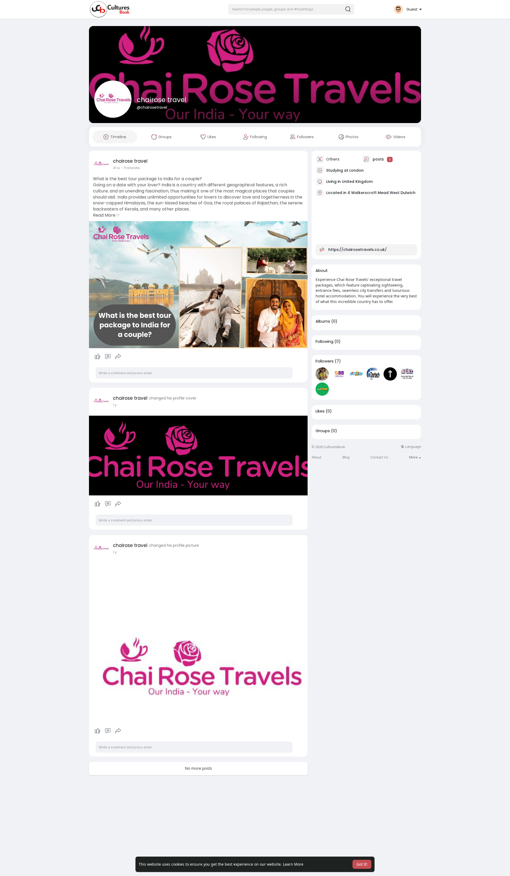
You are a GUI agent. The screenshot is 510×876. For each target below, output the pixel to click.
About (316, 457)
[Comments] (107, 356)
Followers (325, 361)
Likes (320, 411)
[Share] (118, 356)
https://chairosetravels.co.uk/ (357, 249)
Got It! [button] (361, 864)
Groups (323, 431)
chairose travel (161, 99)
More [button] (413, 457)
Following (324, 341)
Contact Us (379, 457)
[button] (291, 9)
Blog (346, 457)
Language (412, 446)
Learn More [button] (293, 864)
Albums (323, 321)
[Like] (107, 356)
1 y (115, 404)
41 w (116, 167)
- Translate (130, 167)
